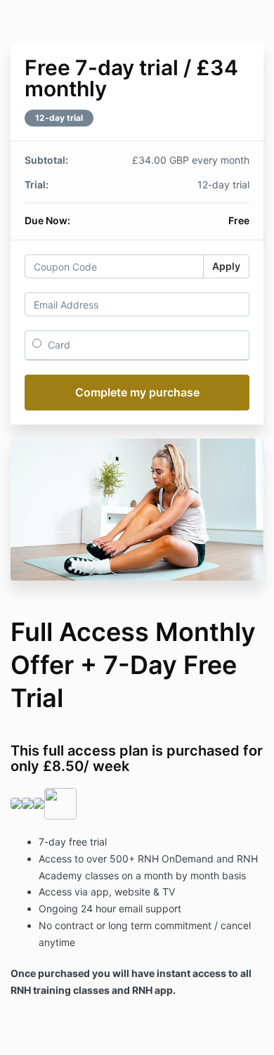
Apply (226, 266)
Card (57, 345)
